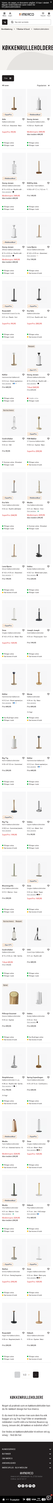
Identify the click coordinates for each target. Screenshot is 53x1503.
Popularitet (41, 85)
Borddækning (6, 29)
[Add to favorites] (23, 119)
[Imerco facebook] (19, 1486)
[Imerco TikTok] (26, 1486)
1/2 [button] (24, 1374)
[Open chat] (4, 22)
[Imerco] (26, 14)
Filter (6, 78)
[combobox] (26, 1374)
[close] (51, 2)
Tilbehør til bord (23, 29)
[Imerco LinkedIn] (33, 1486)
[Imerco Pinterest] (30, 1486)
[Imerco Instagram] (22, 1486)
